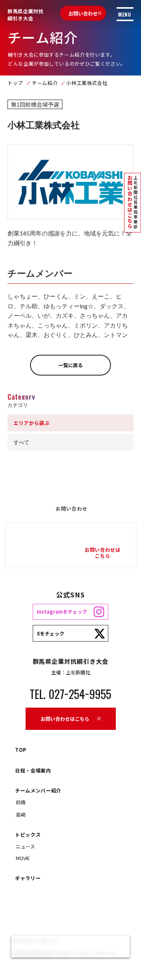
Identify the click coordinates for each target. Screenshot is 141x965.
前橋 (21, 802)
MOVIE (23, 858)
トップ (15, 82)
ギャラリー (28, 878)
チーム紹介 (45, 82)
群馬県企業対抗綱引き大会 (26, 15)
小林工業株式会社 (86, 82)
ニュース (25, 846)
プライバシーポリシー (35, 940)
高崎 (21, 814)
